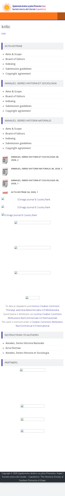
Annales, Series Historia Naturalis (25, 343)
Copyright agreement (18, 73)
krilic (4, 33)
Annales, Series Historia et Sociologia (27, 353)
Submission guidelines (19, 68)
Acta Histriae (13, 348)
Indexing (10, 64)
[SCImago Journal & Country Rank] (32, 199)
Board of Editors (15, 59)
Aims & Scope (14, 54)
